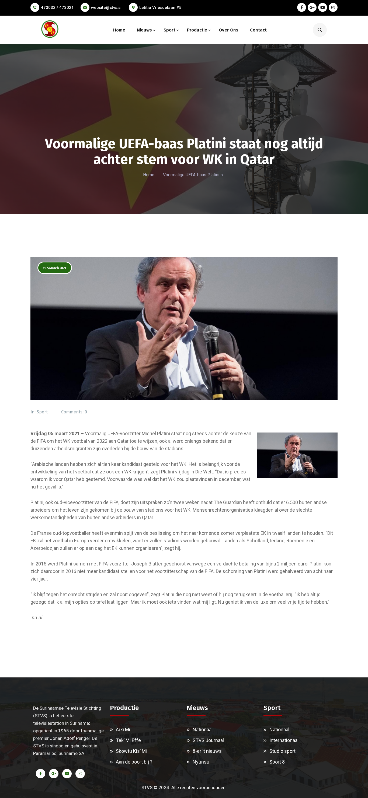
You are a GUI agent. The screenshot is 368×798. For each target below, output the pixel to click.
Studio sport (282, 751)
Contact (258, 30)
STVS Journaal (208, 740)
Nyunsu (201, 762)
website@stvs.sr (106, 7)
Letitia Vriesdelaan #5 (160, 7)
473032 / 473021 (57, 7)
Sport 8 (277, 762)
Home (119, 30)
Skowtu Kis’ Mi (131, 751)
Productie (197, 30)
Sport (169, 30)
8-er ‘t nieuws (207, 751)
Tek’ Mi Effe (128, 740)
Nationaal (203, 729)
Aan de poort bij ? (134, 762)
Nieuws (144, 30)
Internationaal (283, 740)
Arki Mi (123, 729)
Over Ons (228, 30)
